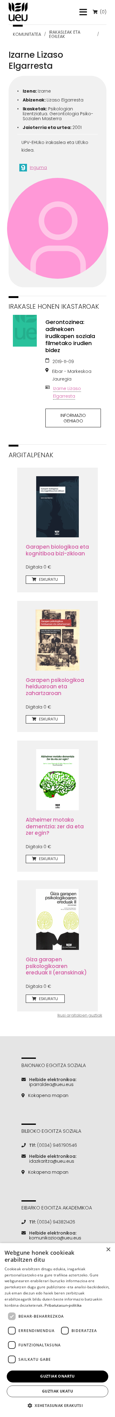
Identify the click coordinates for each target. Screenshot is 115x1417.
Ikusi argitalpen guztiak (79, 1015)
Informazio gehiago (73, 418)
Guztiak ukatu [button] (57, 1391)
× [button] (108, 1249)
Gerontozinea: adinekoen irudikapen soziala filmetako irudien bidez (70, 336)
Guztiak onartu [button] (57, 1376)
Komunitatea (27, 34)
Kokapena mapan (48, 1095)
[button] (57, 1405)
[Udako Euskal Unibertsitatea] (18, 11)
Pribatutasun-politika (63, 1305)
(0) (102, 12)
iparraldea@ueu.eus (51, 1084)
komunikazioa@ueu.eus (55, 1238)
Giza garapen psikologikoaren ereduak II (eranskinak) (56, 966)
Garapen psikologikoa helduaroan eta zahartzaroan (55, 686)
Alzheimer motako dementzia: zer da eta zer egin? (55, 826)
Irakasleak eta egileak (64, 34)
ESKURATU (48, 579)
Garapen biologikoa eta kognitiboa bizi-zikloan (57, 550)
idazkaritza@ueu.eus (51, 1161)
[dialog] (57, 1330)
